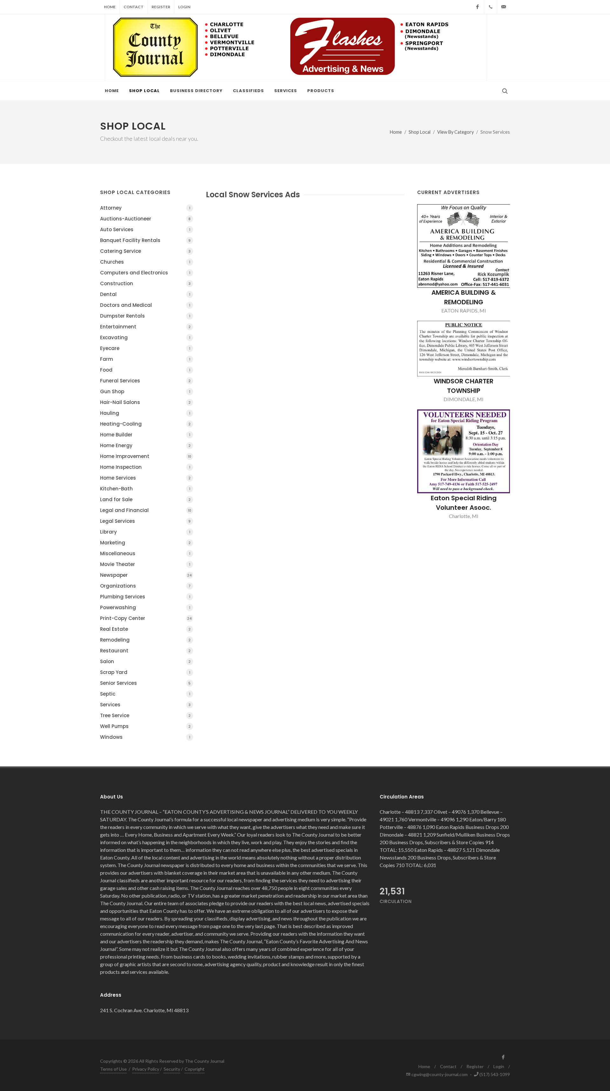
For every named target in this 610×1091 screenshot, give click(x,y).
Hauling (145, 413)
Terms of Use (113, 1069)
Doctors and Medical (145, 305)
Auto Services (145, 229)
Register (161, 6)
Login (184, 6)
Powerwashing (145, 607)
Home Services (145, 478)
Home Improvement (145, 456)
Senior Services (145, 683)
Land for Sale (145, 499)
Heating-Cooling (145, 424)
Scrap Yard (145, 672)
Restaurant (145, 650)
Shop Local (419, 132)
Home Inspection (145, 467)
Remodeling (145, 639)
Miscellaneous (145, 553)
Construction (145, 283)
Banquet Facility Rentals (145, 240)
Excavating (145, 337)
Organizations (145, 586)
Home (110, 6)
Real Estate (145, 629)
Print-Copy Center (146, 618)
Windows (145, 737)
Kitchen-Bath (145, 488)
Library (145, 532)
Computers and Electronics (145, 272)
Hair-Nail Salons (145, 402)
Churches (145, 262)
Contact (134, 6)
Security (172, 1069)
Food (145, 370)
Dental (145, 294)
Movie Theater (145, 564)
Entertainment (145, 326)
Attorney (145, 208)
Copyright (195, 1069)
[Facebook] (477, 7)
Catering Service (145, 251)
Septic (145, 693)
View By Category (455, 132)
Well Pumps (145, 726)
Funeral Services (145, 380)
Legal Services (145, 521)
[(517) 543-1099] (490, 7)
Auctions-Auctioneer (145, 218)
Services (145, 704)
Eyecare (145, 348)
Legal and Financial (145, 510)
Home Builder (145, 434)
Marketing (145, 542)
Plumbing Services (145, 596)
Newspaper (146, 575)
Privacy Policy (145, 1069)
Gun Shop (145, 391)
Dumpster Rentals (145, 316)
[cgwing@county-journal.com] (503, 7)
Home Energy (145, 445)
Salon (145, 661)
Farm (145, 359)
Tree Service (145, 715)
